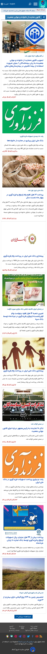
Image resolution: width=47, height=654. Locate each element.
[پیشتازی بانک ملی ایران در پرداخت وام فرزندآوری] (23, 239)
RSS (22, 628)
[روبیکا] (7, 636)
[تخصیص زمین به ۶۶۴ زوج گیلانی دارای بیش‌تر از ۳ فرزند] (23, 574)
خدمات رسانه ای (14, 630)
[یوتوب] (36, 637)
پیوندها (12, 628)
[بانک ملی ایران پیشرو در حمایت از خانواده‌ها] (23, 117)
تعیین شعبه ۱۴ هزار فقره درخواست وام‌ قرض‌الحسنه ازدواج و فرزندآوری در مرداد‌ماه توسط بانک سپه (23, 316)
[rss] (40, 636)
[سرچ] (30, 4)
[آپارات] (15, 636)
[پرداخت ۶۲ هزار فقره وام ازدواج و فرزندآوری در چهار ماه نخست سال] (23, 171)
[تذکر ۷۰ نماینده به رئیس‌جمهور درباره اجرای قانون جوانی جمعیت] (23, 405)
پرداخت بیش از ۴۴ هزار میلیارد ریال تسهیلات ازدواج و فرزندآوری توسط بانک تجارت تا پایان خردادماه (24, 540)
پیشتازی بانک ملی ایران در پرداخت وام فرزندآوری (23, 256)
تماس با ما (34, 626)
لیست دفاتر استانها (31, 630)
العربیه (6, 4)
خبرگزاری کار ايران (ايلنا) (26, 642)
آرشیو (11, 626)
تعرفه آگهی (33, 628)
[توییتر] (28, 637)
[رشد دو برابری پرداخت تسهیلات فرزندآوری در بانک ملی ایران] (23, 462)
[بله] (11, 637)
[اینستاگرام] (23, 637)
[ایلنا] (43, 4)
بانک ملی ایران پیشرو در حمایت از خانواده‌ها (25, 140)
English (12, 4)
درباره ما (22, 626)
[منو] (35, 4)
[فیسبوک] (32, 637)
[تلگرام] (19, 637)
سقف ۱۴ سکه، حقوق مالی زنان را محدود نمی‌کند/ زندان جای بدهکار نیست (19, 10)
